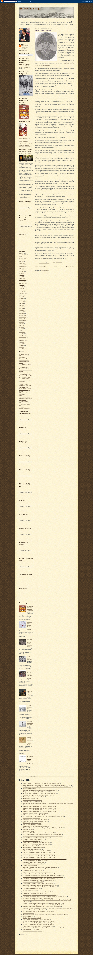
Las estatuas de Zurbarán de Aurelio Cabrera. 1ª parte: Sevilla (38, 883)
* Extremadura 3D (23, 358)
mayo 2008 (21, 327)
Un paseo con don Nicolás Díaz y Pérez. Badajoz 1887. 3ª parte (38, 924)
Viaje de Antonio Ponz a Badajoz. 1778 (32, 929)
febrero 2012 (22, 278)
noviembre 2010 (22, 293)
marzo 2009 (21, 310)
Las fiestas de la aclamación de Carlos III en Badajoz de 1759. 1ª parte (40, 885)
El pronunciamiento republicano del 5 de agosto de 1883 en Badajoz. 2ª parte (42, 836)
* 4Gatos (21, 391)
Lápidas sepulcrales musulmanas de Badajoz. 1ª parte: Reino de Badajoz (40, 873)
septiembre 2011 (22, 283)
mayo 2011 (21, 286)
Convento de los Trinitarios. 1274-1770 (32, 800)
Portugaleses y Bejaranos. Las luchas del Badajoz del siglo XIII (38, 911)
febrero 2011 (22, 290)
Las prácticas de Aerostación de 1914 (32, 888)
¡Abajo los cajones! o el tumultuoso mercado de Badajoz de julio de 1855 (41, 783)
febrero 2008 (22, 332)
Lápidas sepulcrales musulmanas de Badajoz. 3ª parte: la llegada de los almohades (43, 877)
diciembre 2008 (22, 315)
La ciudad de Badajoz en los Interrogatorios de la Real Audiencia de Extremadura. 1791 (44, 859)
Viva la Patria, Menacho (43, 30)
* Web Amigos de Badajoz (24, 373)
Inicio (55, 266)
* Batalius (21, 363)
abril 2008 (21, 328)
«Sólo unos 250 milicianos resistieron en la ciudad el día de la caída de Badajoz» (26, 140)
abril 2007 (21, 347)
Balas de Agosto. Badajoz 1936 (30, 798)
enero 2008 (21, 333)
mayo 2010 (21, 298)
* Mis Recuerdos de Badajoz (25, 388)
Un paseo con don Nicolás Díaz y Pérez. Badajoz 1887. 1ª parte (38, 921)
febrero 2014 (22, 263)
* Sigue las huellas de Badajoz (25, 402)
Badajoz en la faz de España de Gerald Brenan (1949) (36, 792)
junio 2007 (21, 343)
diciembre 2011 (22, 280)
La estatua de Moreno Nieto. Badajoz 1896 (30, 723)
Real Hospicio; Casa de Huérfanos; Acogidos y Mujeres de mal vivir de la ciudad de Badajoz (45, 914)
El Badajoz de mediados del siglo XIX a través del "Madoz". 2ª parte (39, 808)
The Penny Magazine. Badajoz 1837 (32, 918)
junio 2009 (21, 305)
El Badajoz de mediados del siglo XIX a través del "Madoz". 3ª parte (39, 810)
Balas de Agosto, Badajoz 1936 (29, 658)
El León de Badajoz (28, 829)
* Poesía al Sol (22, 407)
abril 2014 (21, 261)
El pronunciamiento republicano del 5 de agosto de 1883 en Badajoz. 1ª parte (42, 834)
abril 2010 (21, 300)
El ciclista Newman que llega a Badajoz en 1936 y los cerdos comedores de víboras (43, 816)
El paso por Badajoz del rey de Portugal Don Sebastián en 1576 (38, 833)
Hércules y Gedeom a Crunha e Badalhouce (33, 847)
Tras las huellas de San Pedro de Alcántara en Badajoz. (36, 919)
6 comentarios (59, 262)
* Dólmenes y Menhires (24, 354)
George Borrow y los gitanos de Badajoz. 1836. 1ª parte (36, 842)
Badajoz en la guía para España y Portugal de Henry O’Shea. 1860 (39, 795)
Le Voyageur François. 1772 (30, 890)
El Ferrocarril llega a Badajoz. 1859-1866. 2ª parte (35, 821)
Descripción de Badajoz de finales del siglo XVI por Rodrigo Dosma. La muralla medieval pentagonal (48, 803)
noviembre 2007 (22, 337)
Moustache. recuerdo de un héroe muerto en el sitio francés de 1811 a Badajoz (42, 906)
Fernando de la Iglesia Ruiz (25, 46)
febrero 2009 (22, 311)
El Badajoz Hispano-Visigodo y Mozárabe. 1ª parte (35, 813)
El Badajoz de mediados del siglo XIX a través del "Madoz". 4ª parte (39, 811)
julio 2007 (21, 342)
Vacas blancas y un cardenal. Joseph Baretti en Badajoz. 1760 (38, 926)
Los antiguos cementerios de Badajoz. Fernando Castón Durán (38, 891)
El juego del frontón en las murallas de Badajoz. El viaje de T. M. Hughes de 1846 (43, 828)
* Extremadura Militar (24, 367)
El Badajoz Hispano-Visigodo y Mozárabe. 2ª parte (35, 815)
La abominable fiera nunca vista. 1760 (32, 849)
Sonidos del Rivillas (28, 916)
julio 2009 (21, 303)
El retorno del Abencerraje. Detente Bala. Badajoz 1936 (36, 837)
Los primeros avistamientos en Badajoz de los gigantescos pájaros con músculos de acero (45, 896)
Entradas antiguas (69, 266)
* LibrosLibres (22, 383)
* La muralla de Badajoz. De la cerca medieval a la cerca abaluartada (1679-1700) (25, 377)
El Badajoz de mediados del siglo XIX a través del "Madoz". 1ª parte (39, 806)
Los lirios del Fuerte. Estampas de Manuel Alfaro (35, 893)
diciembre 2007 (22, 335)
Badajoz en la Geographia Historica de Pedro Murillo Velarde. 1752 (39, 793)
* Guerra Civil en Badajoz (24, 404)
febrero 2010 (22, 301)
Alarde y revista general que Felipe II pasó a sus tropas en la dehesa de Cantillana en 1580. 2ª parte (47, 787)
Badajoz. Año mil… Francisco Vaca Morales (34, 796)
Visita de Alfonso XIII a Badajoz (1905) (32, 931)
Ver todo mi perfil (23, 50)
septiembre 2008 (22, 320)
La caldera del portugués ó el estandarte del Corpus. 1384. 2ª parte (39, 854)
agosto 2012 (21, 273)
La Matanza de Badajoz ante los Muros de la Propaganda (30, 608)
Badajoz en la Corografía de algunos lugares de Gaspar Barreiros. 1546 (40, 790)
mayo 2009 (21, 306)
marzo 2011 (21, 288)
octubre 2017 (22, 256)
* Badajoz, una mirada (24, 395)
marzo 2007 (21, 348)
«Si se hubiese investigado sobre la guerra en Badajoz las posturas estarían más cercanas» (26, 145)
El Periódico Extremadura (24, 66)
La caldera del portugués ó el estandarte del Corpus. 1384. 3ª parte (39, 855)
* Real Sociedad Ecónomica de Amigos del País (25, 399)
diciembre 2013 (22, 265)
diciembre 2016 (22, 258)
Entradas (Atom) (45, 270)
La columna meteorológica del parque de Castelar (35, 860)
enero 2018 (21, 253)
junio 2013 (21, 268)
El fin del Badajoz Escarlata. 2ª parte (32, 824)
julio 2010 (21, 295)
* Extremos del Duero (24, 360)
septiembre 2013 (22, 266)
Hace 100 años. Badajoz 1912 (29, 707)
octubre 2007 (22, 338)
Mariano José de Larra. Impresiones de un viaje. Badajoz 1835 (38, 898)
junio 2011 (21, 285)
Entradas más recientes (40, 266)
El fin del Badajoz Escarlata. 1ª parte (32, 823)
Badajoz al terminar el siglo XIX (31, 788)
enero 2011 (21, 291)
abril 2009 (21, 308)
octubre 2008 (22, 318)
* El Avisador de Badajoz (24, 397)
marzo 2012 (21, 276)
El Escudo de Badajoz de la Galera (31, 818)
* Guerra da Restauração (24, 390)
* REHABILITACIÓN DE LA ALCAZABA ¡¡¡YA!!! (25, 386)
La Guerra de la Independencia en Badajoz (33, 864)
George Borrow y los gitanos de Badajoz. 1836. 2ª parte (36, 844)
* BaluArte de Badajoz (24, 361)
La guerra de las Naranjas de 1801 (29, 691)
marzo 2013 (21, 270)
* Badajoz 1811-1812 (23, 384)
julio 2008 (21, 323)
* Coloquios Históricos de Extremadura (24, 393)
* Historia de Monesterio (24, 408)
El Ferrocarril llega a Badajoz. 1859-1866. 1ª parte (35, 819)
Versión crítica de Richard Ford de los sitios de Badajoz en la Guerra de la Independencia (44, 928)
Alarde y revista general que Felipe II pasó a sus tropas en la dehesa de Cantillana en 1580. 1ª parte (47, 785)
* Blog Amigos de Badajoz (25, 374)
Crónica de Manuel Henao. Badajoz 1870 (33, 801)
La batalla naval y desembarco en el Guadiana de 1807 (36, 851)
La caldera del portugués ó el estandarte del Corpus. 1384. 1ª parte (39, 852)
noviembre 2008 (22, 317)
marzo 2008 (21, 330)
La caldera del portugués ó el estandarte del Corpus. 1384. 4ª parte (39, 857)
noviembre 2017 (22, 254)
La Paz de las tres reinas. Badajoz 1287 (32, 870)
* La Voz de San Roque (24, 368)
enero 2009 (21, 313)
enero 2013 (21, 271)
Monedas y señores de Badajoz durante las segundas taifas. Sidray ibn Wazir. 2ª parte (43, 905)
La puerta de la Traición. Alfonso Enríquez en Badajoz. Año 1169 (39, 872)
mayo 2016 (21, 260)
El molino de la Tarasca (28, 831)
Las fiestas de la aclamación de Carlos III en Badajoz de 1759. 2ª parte (40, 887)
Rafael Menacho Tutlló (44, 263)
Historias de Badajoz (30, 8)
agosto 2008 (21, 322)
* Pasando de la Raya (23, 401)
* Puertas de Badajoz (23, 405)
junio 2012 (21, 275)
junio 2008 (21, 325)
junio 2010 (21, 296)
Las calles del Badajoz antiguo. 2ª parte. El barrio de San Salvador (29, 643)
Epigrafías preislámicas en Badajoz (31, 841)
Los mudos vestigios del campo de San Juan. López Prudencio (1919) (40, 895)
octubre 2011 (22, 281)
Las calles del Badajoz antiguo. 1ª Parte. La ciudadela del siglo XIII (29, 625)
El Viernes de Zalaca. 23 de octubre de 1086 (34, 839)
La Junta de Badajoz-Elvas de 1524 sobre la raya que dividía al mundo (30, 741)
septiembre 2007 (22, 340)
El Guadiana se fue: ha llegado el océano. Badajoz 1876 (36, 826)
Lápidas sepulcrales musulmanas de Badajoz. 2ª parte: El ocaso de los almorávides (43, 875)
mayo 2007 (21, 345)
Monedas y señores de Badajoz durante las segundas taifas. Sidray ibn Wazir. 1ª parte (43, 903)
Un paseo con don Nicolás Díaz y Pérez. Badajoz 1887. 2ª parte (38, 923)
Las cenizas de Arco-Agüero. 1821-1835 (33, 882)
